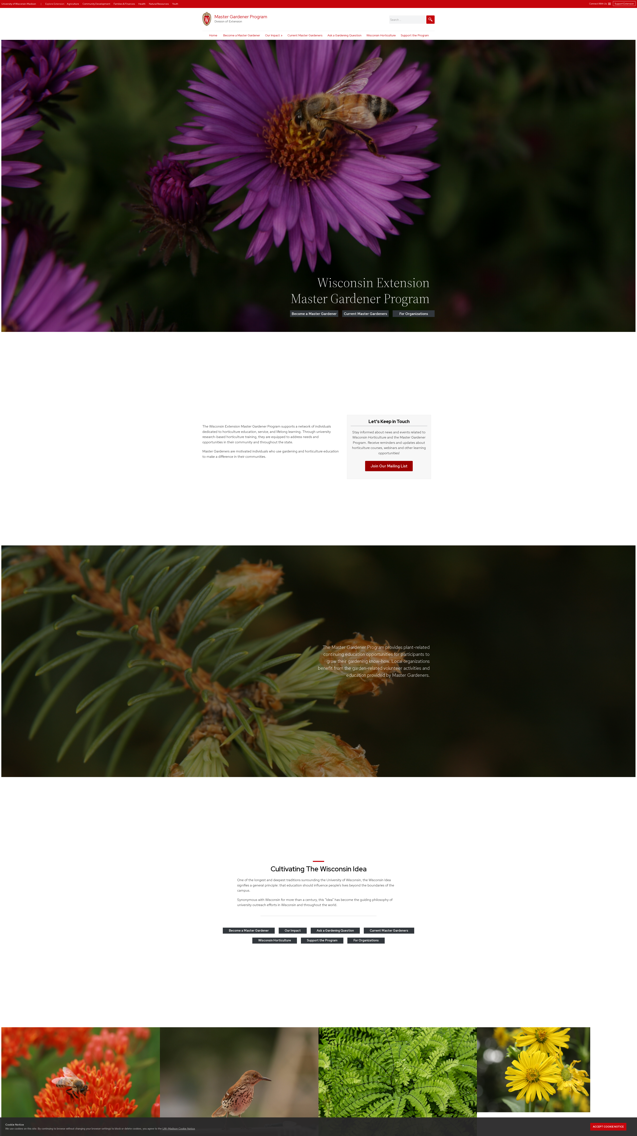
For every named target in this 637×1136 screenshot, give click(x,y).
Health (142, 3)
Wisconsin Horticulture (381, 35)
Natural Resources (159, 3)
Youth (175, 3)
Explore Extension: (55, 3)
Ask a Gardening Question (344, 35)
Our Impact (272, 35)
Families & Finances (124, 3)
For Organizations (413, 313)
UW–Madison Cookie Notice (178, 1128)
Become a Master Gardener (241, 35)
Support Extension (624, 3)
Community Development (96, 3)
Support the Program (415, 35)
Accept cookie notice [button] (608, 1126)
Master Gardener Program (240, 17)
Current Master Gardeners (304, 35)
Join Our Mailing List (389, 466)
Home (213, 35)
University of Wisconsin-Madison (18, 3)
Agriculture (73, 3)
